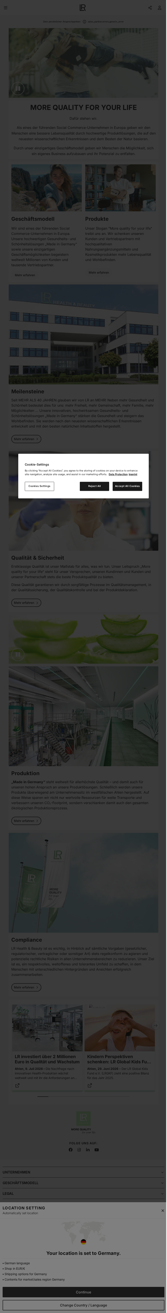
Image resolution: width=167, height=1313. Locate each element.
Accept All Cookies (127, 486)
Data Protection (118, 474)
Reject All (94, 486)
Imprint (133, 474)
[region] (83, 476)
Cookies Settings (39, 486)
